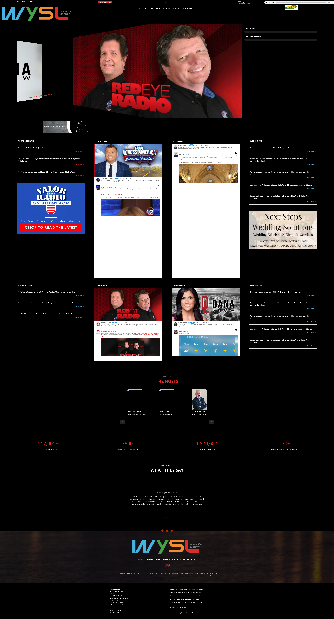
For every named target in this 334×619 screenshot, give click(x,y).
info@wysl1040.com (196, 602)
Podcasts (166, 8)
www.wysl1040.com (197, 589)
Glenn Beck (182, 154)
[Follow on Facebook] (168, 2)
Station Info (188, 8)
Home (140, 8)
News (157, 8)
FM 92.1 (24, 1)
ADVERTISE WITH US (105, 2)
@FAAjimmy (116, 188)
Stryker (131, 411)
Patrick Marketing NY (187, 613)
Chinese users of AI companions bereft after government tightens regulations (47, 303)
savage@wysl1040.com (193, 599)
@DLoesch (191, 332)
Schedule (149, 8)
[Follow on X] (165, 2)
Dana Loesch (182, 331)
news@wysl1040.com (196, 592)
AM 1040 (18, 1)
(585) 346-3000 (118, 610)
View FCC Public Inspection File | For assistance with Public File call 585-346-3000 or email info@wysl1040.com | (182, 573)
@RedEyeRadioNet (115, 332)
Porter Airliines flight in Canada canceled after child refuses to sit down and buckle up (282, 185)
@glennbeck (191, 154)
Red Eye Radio (105, 331)
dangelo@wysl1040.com (197, 596)
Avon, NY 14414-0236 (116, 607)
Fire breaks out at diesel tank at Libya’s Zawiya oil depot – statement (275, 148)
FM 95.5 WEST (30, 1)
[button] (122, 422)
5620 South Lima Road (116, 605)
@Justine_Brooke (118, 194)
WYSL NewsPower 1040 (116, 603)
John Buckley (198, 411)
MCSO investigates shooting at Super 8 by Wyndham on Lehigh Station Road (46, 172)
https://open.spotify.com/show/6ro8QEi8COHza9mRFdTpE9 (141, 197)
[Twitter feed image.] (130, 353)
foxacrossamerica (106, 187)
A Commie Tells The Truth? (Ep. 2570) (31, 148)
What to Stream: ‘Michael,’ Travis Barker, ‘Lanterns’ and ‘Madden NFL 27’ (45, 314)
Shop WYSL (176, 8)
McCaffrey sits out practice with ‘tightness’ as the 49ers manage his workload (47, 292)
